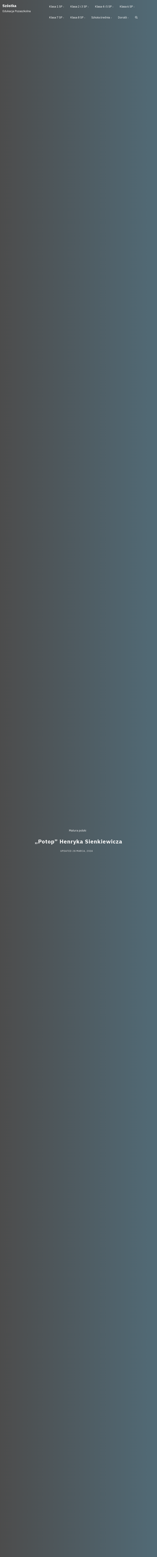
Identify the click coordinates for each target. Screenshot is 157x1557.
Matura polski (77, 830)
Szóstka (9, 5)
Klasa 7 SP (55, 17)
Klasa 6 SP (126, 6)
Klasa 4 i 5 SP (103, 6)
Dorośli (122, 17)
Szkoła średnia (100, 17)
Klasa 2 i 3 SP (78, 6)
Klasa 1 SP (55, 6)
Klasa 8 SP (76, 17)
